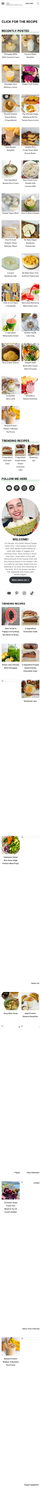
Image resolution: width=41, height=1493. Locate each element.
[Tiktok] (32, 488)
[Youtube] (9, 488)
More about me (19, 580)
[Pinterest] (17, 488)
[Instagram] (24, 488)
